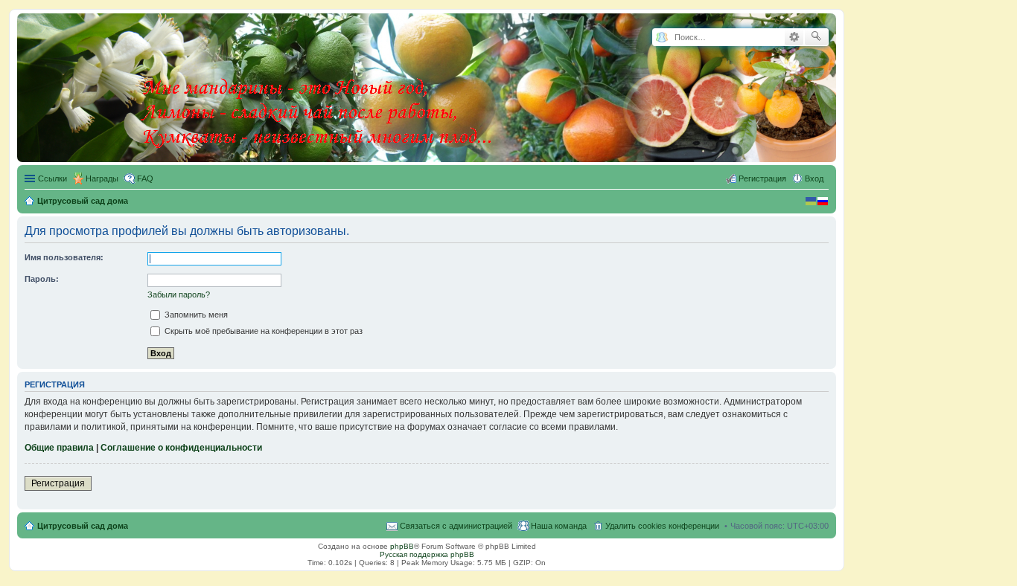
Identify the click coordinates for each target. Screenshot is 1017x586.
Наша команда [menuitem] (559, 525)
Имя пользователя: (64, 257)
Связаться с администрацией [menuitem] (456, 525)
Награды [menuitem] (102, 178)
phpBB (402, 546)
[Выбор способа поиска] (661, 37)
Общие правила (59, 447)
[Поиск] (816, 37)
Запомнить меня (195, 314)
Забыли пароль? (178, 294)
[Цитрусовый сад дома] (318, 84)
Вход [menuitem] (814, 178)
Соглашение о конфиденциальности (181, 447)
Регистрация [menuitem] (762, 178)
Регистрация (58, 483)
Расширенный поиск (794, 37)
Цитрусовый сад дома (82, 525)
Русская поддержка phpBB (427, 554)
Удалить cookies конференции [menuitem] (662, 525)
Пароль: (42, 278)
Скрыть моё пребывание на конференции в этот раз (262, 330)
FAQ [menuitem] (145, 178)
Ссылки (52, 178)
